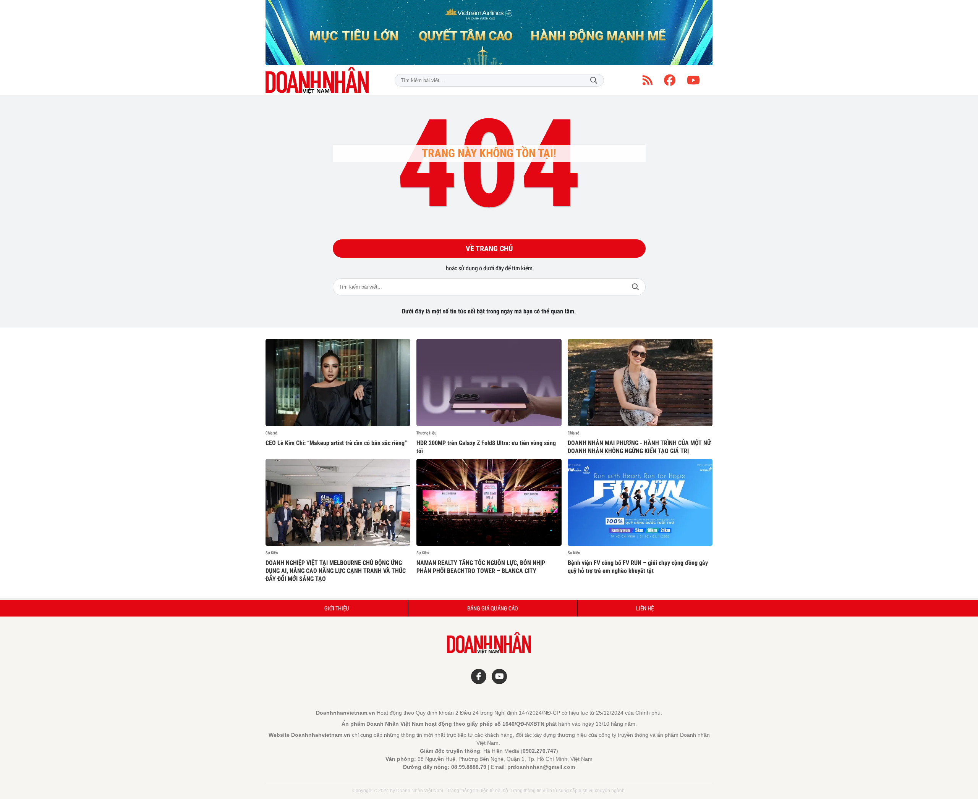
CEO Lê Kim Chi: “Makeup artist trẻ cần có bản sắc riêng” (336, 443)
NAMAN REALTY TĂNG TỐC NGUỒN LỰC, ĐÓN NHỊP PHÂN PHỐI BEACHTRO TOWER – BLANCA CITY (480, 567)
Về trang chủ (489, 248)
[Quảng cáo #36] (489, 32)
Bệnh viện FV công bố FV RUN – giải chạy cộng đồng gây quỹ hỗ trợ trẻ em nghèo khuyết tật (638, 567)
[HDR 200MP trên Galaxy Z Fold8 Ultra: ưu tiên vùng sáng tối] (488, 382)
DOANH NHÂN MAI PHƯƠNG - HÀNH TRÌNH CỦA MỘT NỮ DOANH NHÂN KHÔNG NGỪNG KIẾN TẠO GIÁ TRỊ (639, 447)
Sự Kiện (272, 552)
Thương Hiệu (426, 433)
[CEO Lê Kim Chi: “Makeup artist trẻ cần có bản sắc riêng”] (338, 382)
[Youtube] (693, 80)
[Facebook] (669, 80)
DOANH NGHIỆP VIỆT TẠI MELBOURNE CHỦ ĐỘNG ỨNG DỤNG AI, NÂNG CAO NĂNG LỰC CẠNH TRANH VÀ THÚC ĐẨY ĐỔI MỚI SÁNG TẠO (336, 571)
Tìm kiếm (593, 80)
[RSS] (647, 80)
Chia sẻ (271, 433)
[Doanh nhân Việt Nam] (317, 80)
